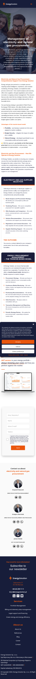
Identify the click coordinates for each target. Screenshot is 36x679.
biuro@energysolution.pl (18, 592)
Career (18, 641)
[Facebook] (18, 595)
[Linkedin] (14, 595)
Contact (18, 644)
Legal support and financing (18, 613)
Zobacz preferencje (18, 351)
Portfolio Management (18, 606)
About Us (18, 629)
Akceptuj (18, 342)
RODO (21, 355)
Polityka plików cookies (13, 355)
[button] (33, 324)
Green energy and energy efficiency (18, 617)
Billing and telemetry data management (18, 609)
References (18, 633)
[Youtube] (22, 595)
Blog (18, 637)
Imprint (26, 355)
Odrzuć (18, 346)
